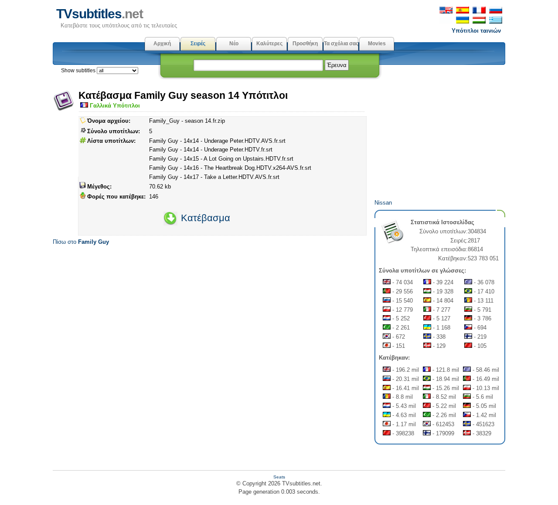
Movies (377, 43)
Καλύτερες (269, 43)
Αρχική (162, 43)
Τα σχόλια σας (341, 43)
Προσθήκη (305, 43)
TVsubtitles (99, 14)
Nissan (383, 202)
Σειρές (198, 43)
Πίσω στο (81, 242)
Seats (279, 477)
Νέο (233, 43)
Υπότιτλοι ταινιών (476, 30)
